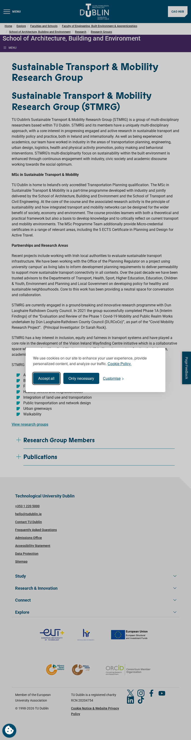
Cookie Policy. (119, 363)
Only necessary (81, 378)
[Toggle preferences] (9, 731)
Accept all (46, 378)
